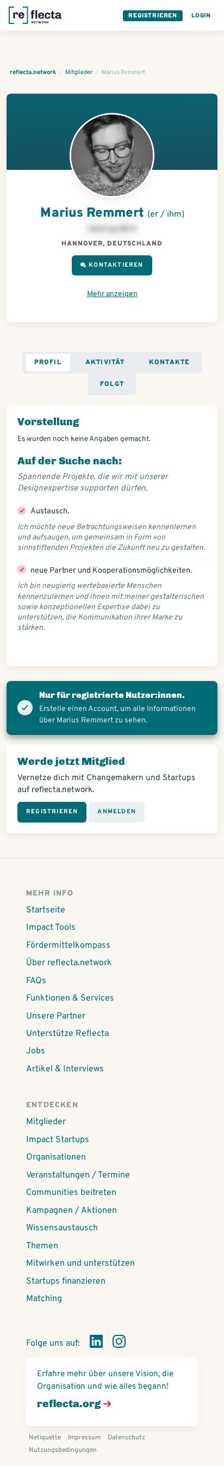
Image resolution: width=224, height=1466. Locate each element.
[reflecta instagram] (119, 1343)
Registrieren (152, 16)
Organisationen (56, 1157)
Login (201, 16)
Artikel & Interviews (65, 1069)
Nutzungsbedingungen (63, 1450)
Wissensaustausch (62, 1228)
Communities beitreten (71, 1192)
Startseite (45, 910)
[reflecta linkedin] (96, 1343)
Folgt (112, 384)
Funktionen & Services (70, 998)
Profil (47, 362)
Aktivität (105, 362)
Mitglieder (46, 1122)
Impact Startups (57, 1139)
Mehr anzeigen (112, 294)
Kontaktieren (116, 265)
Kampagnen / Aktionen (71, 1210)
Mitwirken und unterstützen (80, 1263)
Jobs (35, 1051)
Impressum (84, 1437)
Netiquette (45, 1437)
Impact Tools (51, 927)
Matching (44, 1298)
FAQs (36, 981)
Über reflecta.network (69, 963)
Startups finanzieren (65, 1281)
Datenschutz (126, 1437)
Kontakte (169, 362)
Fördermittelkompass (68, 945)
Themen (42, 1246)
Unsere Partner (55, 1016)
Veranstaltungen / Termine (78, 1175)
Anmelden (116, 811)
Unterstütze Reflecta (67, 1033)
